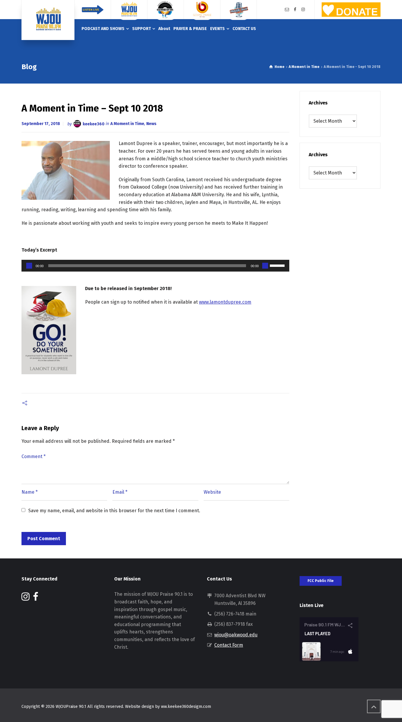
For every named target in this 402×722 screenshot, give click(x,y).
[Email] (287, 9)
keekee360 (93, 123)
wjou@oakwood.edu (236, 635)
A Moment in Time (127, 123)
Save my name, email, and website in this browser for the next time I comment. (114, 510)
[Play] (29, 266)
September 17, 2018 (40, 123)
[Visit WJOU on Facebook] (35, 598)
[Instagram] (303, 9)
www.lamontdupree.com (225, 302)
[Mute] (265, 266)
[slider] (278, 265)
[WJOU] (48, 20)
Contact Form (228, 645)
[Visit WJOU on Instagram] (25, 598)
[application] (155, 266)
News (151, 123)
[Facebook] (295, 9)
